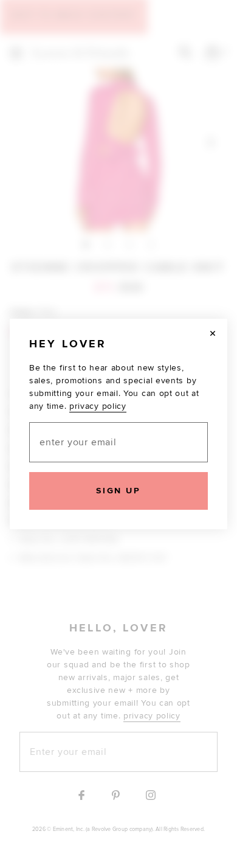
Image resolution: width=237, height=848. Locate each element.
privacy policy (97, 406)
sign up (118, 490)
